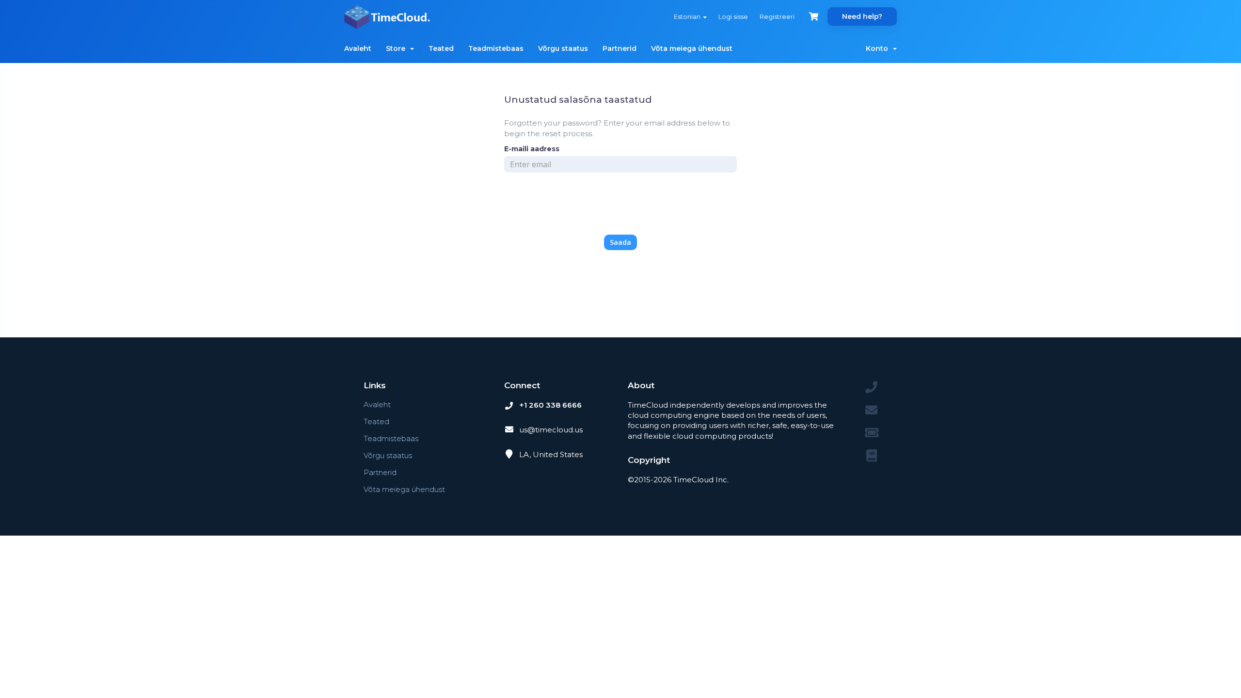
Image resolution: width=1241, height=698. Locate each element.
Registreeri (777, 16)
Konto (879, 48)
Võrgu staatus (563, 48)
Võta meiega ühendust (691, 48)
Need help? (862, 16)
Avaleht (357, 48)
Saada (620, 242)
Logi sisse (733, 16)
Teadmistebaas (496, 48)
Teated (441, 48)
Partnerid (619, 48)
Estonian (688, 16)
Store (397, 48)
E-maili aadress (531, 148)
